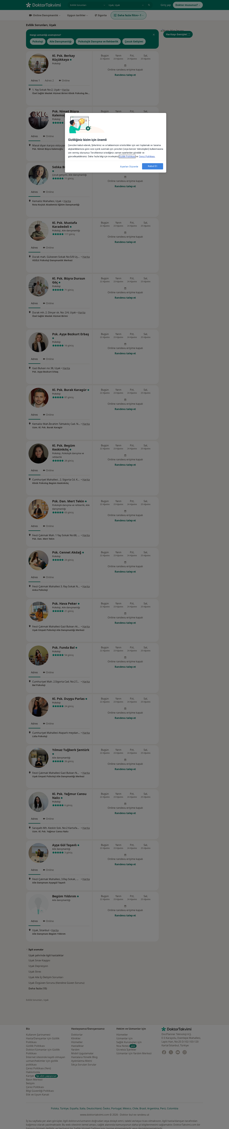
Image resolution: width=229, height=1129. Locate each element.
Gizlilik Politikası (127, 156)
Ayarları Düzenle (129, 166)
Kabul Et (152, 166)
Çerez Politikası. (147, 156)
